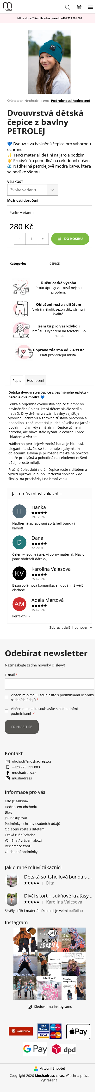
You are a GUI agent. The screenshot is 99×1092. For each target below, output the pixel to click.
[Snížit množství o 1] (19, 239)
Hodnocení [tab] (35, 380)
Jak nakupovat (16, 818)
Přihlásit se (21, 726)
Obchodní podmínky (21, 851)
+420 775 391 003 (71, 18)
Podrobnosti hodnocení (70, 100)
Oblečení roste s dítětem (24, 829)
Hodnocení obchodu (21, 806)
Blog (8, 812)
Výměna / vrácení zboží (23, 840)
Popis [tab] (16, 380)
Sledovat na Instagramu (53, 1006)
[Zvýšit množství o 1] (43, 239)
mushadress (22, 778)
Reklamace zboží (18, 846)
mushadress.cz (24, 772)
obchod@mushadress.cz (31, 761)
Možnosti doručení (22, 200)
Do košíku (73, 238)
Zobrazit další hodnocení (69, 627)
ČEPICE (55, 263)
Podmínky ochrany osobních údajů (32, 823)
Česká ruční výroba (20, 835)
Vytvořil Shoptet (52, 1068)
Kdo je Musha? (16, 801)
